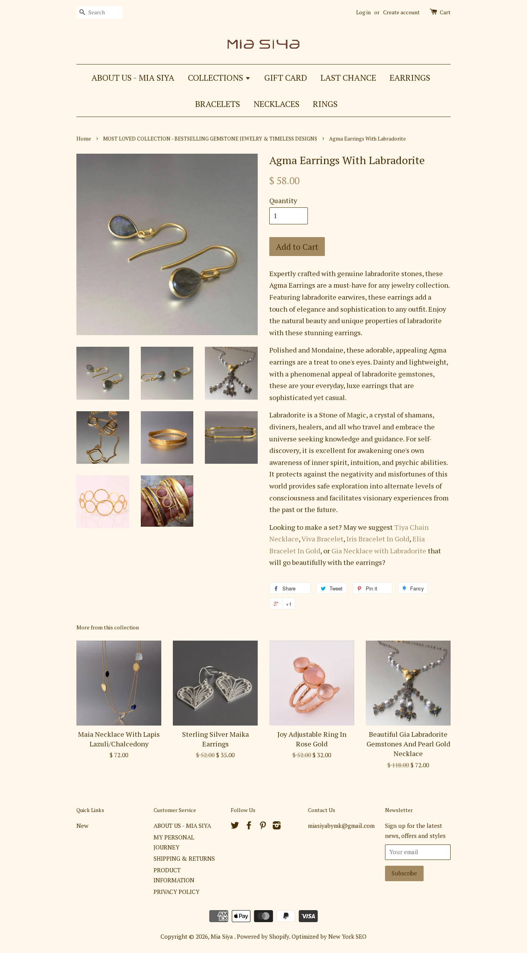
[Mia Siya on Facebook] (249, 826)
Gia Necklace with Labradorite (378, 550)
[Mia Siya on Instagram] (276, 826)
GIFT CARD (285, 77)
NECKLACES (276, 103)
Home (83, 138)
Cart (445, 12)
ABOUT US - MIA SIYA (132, 77)
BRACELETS (217, 103)
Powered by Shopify (263, 936)
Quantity (283, 200)
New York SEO (347, 936)
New (82, 825)
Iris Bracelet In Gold (377, 538)
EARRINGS (410, 77)
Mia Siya (222, 936)
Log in (363, 12)
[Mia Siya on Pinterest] (262, 826)
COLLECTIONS (216, 77)
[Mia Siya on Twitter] (235, 826)
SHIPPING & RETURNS (184, 858)
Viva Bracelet (322, 538)
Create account (401, 12)
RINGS (325, 103)
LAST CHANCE (348, 77)
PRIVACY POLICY (176, 891)
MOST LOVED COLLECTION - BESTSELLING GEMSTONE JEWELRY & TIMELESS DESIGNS (210, 138)
